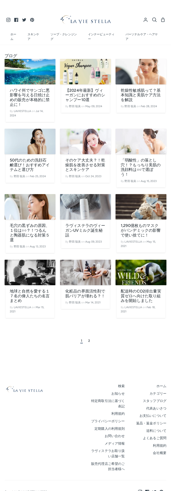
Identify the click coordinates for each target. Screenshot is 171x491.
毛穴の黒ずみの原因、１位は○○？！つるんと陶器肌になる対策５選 (30, 232)
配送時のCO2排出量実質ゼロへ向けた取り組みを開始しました (141, 296)
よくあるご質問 (154, 438)
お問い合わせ (115, 436)
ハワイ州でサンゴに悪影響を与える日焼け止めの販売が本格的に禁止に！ (30, 97)
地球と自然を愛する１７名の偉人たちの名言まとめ (30, 296)
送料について (156, 431)
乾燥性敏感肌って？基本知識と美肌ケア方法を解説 (141, 95)
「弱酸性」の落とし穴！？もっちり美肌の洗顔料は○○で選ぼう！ (141, 167)
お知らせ (118, 394)
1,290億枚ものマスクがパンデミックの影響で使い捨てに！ (141, 230)
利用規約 (118, 414)
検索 (121, 386)
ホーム (161, 386)
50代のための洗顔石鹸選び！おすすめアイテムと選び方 (30, 165)
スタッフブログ (154, 401)
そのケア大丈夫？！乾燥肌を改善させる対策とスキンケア (85, 165)
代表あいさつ (156, 408)
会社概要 (159, 453)
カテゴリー (158, 394)
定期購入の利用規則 (109, 429)
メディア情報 (115, 443)
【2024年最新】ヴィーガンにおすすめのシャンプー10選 (85, 95)
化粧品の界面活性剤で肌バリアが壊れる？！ (85, 293)
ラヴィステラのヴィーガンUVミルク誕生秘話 (85, 230)
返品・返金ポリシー (151, 423)
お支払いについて (153, 416)
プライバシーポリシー (108, 421)
